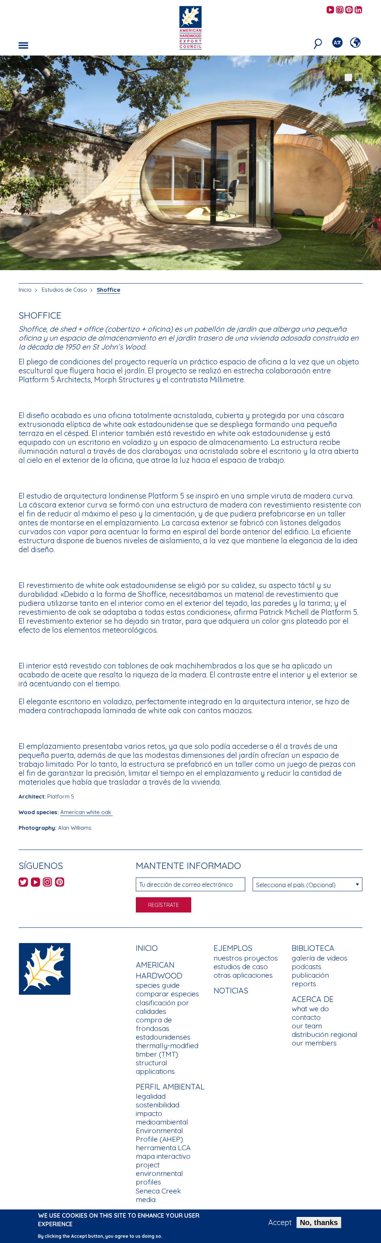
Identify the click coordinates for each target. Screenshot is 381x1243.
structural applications (155, 1067)
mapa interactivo (163, 1156)
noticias (231, 990)
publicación (310, 975)
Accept (280, 1222)
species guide (158, 985)
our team (307, 1025)
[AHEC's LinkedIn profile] (358, 10)
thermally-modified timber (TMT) (167, 1050)
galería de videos (320, 957)
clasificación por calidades (162, 1007)
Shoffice (108, 289)
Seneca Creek (158, 1190)
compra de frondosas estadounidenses (163, 1028)
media (146, 1199)
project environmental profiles (159, 1173)
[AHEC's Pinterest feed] (349, 10)
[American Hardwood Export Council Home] (190, 27)
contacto (306, 1017)
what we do (310, 1008)
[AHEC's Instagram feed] (339, 10)
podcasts (306, 966)
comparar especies (167, 993)
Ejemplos (233, 948)
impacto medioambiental (162, 1117)
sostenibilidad (157, 1104)
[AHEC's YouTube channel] (330, 10)
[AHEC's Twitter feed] (23, 883)
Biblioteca (313, 948)
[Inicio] (45, 968)
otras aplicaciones (243, 975)
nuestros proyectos (246, 957)
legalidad (151, 1096)
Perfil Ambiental (170, 1086)
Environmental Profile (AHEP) (159, 1135)
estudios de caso (241, 966)
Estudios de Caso (64, 289)
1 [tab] (348, 77)
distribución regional (325, 1034)
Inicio (25, 289)
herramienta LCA (163, 1147)
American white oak (86, 812)
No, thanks (319, 1222)
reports (304, 983)
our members (314, 1042)
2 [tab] (358, 77)
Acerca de (313, 999)
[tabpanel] (190, 164)
